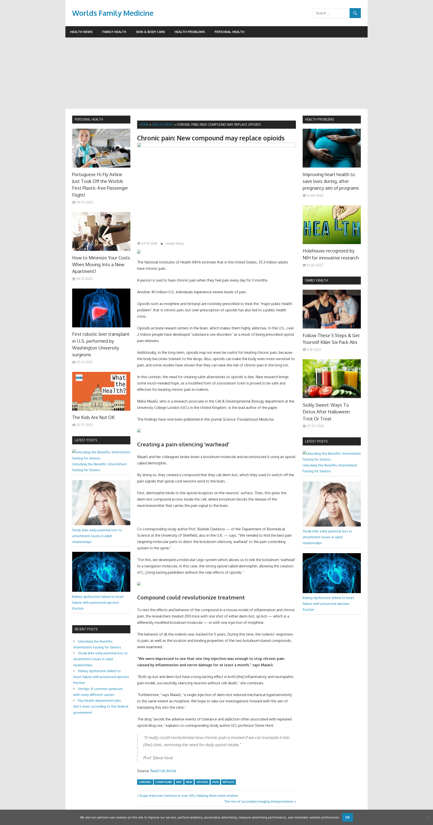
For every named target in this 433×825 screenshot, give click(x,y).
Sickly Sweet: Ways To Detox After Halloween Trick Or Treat (326, 412)
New (189, 782)
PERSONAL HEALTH (89, 119)
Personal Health (229, 32)
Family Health (114, 32)
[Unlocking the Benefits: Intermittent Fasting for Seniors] (101, 458)
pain (215, 782)
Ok (347, 817)
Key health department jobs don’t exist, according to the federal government (100, 706)
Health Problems (190, 32)
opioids (202, 782)
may (179, 782)
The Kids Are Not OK (93, 417)
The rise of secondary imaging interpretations (258, 801)
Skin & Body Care (150, 32)
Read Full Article (163, 771)
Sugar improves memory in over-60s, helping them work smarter (188, 795)
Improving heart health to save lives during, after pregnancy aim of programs (331, 181)
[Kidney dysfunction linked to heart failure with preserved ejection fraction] (101, 590)
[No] (427, 817)
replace (228, 782)
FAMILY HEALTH (316, 280)
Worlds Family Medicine (113, 13)
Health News (81, 32)
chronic (145, 782)
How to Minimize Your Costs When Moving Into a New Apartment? (101, 264)
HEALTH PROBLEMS (319, 119)
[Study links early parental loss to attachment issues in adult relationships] (101, 524)
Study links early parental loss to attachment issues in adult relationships (97, 536)
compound (163, 782)
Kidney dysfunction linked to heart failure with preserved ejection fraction (98, 602)
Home (144, 124)
